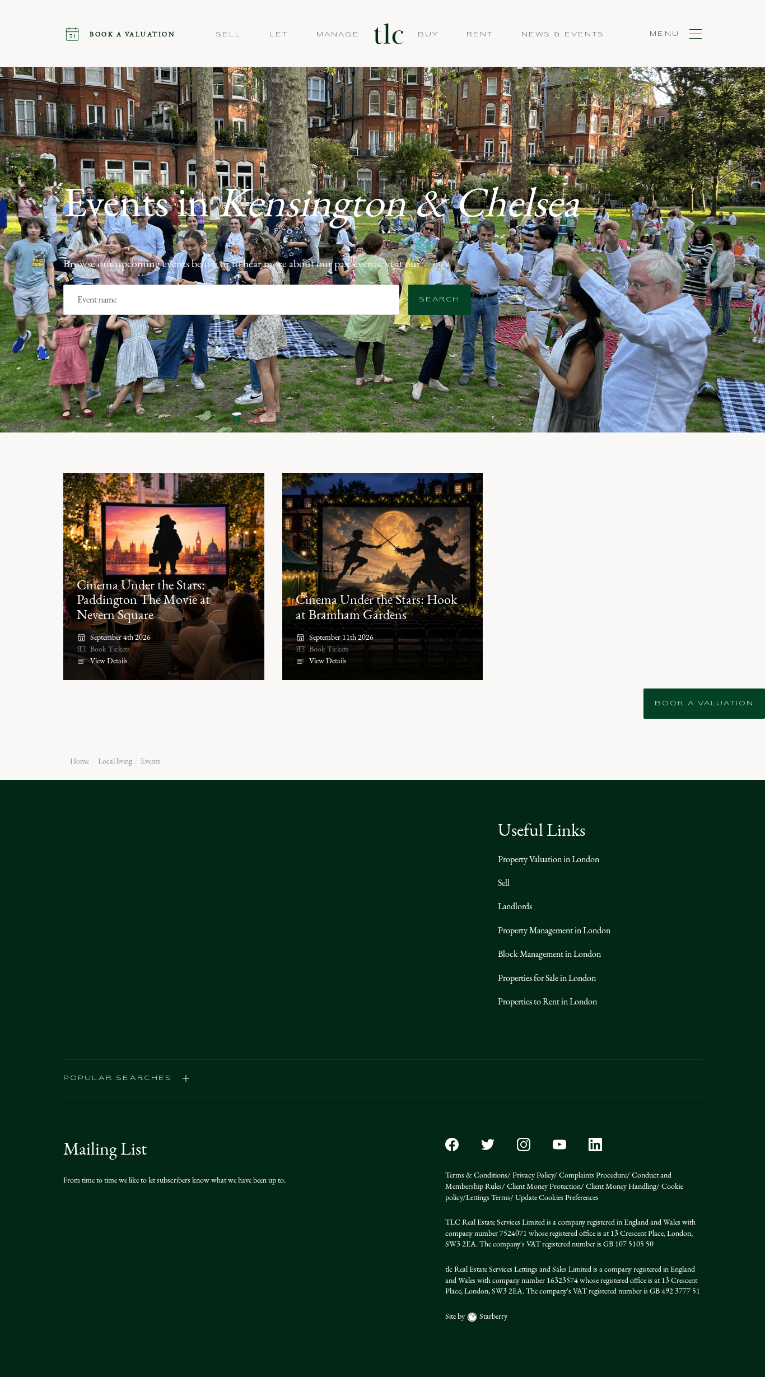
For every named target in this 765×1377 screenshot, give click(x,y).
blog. (434, 263)
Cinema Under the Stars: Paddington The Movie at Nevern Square (143, 600)
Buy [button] (428, 34)
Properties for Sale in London (547, 978)
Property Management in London (554, 930)
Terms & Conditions (476, 1175)
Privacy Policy (532, 1175)
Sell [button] (228, 34)
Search (439, 299)
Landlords (515, 906)
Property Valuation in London (548, 859)
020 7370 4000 (89, 942)
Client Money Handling (620, 1186)
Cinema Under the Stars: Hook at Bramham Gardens (376, 606)
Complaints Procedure (592, 1175)
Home (79, 761)
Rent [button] (480, 34)
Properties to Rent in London (547, 1001)
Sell (504, 882)
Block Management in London (549, 954)
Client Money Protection (543, 1186)
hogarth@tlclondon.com (323, 956)
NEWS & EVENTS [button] (562, 34)
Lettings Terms (488, 1197)
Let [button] (278, 34)
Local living (115, 761)
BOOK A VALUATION (704, 703)
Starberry (492, 1316)
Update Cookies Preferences (556, 1197)
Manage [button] (338, 34)
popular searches (117, 1078)
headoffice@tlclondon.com (109, 956)
